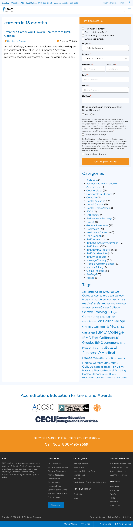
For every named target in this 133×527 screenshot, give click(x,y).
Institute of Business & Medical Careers (99, 352)
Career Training (94, 311)
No (94, 114)
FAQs (76, 497)
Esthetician (92, 214)
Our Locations (54, 463)
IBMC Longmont (107, 342)
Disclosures (56, 505)
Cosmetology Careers (99, 193)
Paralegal (91, 274)
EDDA (89, 211)
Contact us (78, 494)
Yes (86, 114)
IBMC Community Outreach (102, 242)
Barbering (92, 180)
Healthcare (92, 228)
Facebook (114, 486)
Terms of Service (97, 516)
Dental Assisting (95, 200)
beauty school (102, 299)
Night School (79, 474)
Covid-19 (91, 197)
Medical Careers (91, 373)
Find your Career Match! (114, 2)
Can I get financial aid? (96, 32)
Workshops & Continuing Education (90, 482)
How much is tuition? (95, 28)
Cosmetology (94, 190)
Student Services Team (58, 467)
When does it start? (94, 38)
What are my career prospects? (100, 35)
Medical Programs (110, 373)
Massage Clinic (54, 485)
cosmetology (89, 320)
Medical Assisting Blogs (100, 263)
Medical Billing (94, 267)
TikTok (113, 497)
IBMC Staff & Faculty (98, 249)
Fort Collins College (111, 321)
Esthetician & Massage (99, 218)
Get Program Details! (105, 161)
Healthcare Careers (16, 41)
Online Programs (96, 270)
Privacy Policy (114, 516)
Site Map (127, 516)
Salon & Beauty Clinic (57, 489)
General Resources (97, 225)
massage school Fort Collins (109, 366)
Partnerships (53, 482)
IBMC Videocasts (96, 256)
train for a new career (116, 377)
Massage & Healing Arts (84, 471)
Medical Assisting (115, 370)
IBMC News (93, 246)
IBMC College (110, 332)
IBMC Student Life (97, 253)
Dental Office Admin (98, 207)
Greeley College (93, 326)
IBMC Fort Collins (96, 337)
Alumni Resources (56, 474)
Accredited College (93, 291)
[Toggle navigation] (129, 10)
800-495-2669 (75, 444)
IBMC (111, 326)
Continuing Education (98, 316)
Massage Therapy (96, 260)
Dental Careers (95, 204)
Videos (90, 277)
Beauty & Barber (81, 463)
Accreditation (54, 478)
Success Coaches (118, 471)
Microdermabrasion (93, 377)
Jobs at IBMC (54, 497)
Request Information (57, 493)
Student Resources (56, 471)
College (112, 312)
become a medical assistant (103, 301)
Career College (110, 307)
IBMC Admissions (96, 239)
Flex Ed (90, 221)
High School (93, 235)
